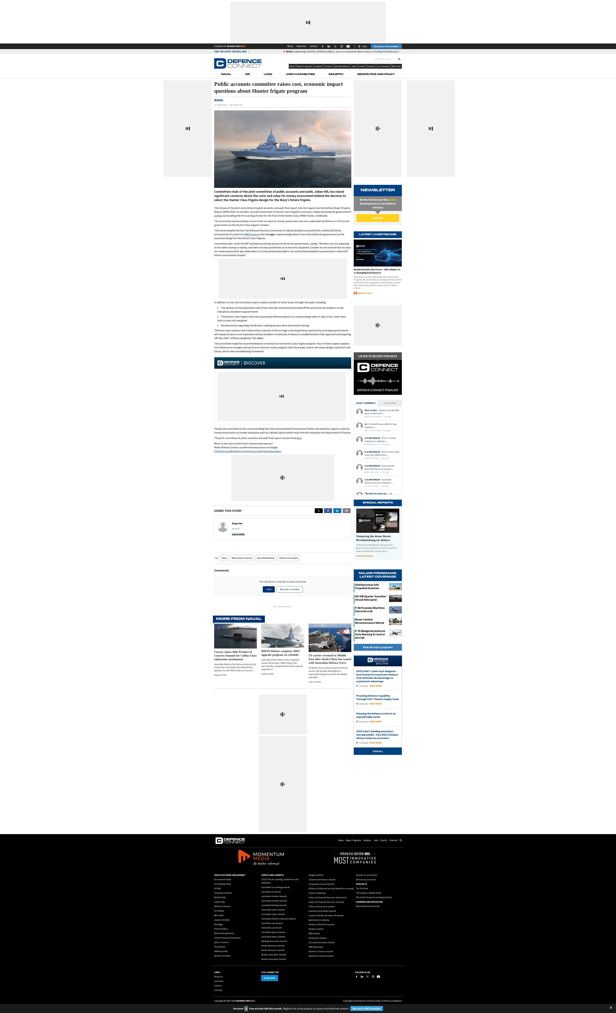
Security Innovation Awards (322, 942)
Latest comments (366, 403)
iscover (397, 66)
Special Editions (341, 66)
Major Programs (304, 66)
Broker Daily (220, 897)
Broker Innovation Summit (273, 959)
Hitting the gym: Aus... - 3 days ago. (377, 444)
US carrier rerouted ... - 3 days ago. (377, 486)
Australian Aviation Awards (274, 896)
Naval (226, 74)
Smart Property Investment (227, 937)
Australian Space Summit (273, 936)
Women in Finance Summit (321, 955)
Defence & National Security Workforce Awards (331, 888)
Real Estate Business (224, 933)
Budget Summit (316, 875)
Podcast (371, 66)
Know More (238, 534)
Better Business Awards (273, 945)
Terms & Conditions (392, 1000)
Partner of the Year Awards (321, 924)
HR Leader (219, 915)
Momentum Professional (367, 906)
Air (247, 74)
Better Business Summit (273, 950)
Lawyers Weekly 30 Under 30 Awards (326, 915)
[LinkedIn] (362, 976)
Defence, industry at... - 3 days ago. (377, 472)
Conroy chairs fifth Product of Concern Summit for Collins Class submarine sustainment (235, 655)
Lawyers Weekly (222, 919)
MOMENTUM (236, 46)
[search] (399, 59)
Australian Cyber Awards (273, 909)
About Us (218, 976)
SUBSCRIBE (269, 978)
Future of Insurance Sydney (322, 906)
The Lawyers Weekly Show (368, 892)
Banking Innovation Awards (274, 941)
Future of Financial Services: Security (326, 902)
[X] (319, 510)
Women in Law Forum (366, 879)
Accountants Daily (222, 879)
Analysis (318, 66)
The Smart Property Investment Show (374, 897)
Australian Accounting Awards (275, 887)
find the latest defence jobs (230, 51)
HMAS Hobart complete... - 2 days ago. (378, 417)
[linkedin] (337, 510)
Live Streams (383, 66)
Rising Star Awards (318, 937)
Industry (336, 74)
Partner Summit (316, 928)
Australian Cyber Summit (273, 914)
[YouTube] (378, 976)
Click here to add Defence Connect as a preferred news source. (247, 451)
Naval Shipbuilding (265, 558)
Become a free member (386, 46)
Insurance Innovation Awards (322, 911)
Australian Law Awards (272, 923)
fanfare (218, 215)
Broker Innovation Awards (273, 954)
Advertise (301, 46)
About (290, 46)
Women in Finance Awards (321, 951)
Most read (390, 403)
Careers (328, 66)
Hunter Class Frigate (288, 558)
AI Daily (217, 888)
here (299, 438)
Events (361, 66)
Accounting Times (222, 883)
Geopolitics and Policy (376, 74)
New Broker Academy (319, 920)
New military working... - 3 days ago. (377, 430)
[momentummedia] (261, 858)
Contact (313, 46)
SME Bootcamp (316, 946)
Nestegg (218, 924)
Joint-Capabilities (300, 74)
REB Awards (314, 933)
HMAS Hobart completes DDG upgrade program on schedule (280, 652)
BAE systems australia (242, 558)
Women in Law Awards (366, 875)
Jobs (353, 66)
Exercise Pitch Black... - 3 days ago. (377, 458)
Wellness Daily (221, 951)
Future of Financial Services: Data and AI (328, 897)
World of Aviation (222, 955)
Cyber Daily (219, 901)
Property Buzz (221, 928)
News (292, 66)
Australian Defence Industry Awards (278, 918)
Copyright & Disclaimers (354, 1000)
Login (364, 46)
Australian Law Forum (271, 927)
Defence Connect (222, 906)
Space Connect (221, 942)
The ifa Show (362, 888)
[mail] (347, 510)
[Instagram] (373, 976)
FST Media (219, 910)
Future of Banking (317, 893)
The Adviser (220, 946)
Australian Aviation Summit (274, 900)
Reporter (238, 104)
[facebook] (328, 510)
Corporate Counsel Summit (321, 884)
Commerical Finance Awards (322, 879)
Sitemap (218, 990)
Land (268, 74)
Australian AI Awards (271, 891)
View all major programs (378, 647)
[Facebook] (356, 976)
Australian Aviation (223, 892)
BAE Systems (252, 234)
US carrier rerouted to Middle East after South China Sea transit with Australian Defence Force (330, 659)
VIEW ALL (343, 363)
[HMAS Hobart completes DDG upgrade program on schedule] (282, 636)
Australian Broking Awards (274, 905)
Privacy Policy (374, 1000)
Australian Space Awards (273, 932)
